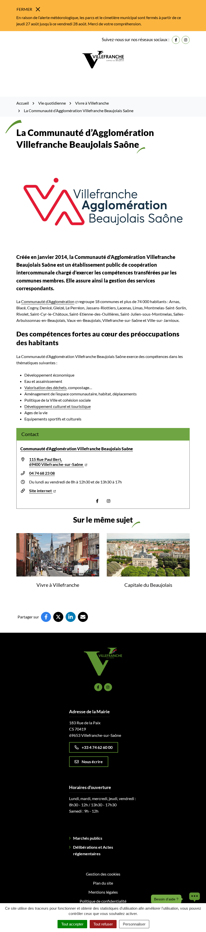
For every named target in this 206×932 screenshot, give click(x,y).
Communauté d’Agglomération (47, 301)
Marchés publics (87, 838)
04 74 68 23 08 (42, 473)
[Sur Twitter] (58, 617)
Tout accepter (72, 924)
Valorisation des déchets (45, 387)
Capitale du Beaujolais (148, 585)
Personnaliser (134, 924)
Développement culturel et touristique (57, 406)
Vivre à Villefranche (57, 585)
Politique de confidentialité (103, 901)
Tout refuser (103, 924)
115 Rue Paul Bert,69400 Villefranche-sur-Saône (56, 462)
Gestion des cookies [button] (103, 874)
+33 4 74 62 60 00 (97, 747)
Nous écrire (92, 761)
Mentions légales (103, 892)
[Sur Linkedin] (71, 617)
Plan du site (103, 883)
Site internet (41, 490)
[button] (193, 899)
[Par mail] (83, 617)
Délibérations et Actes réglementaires (93, 850)
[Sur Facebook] (46, 617)
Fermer (24, 9)
